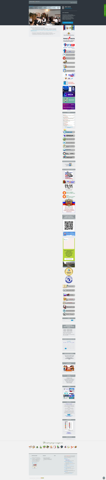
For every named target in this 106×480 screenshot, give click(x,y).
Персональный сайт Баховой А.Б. (69, 379)
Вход (76, 2)
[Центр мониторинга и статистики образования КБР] (71, 398)
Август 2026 (68, 341)
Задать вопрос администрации (69, 355)
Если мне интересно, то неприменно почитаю (69, 407)
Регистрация (74, 2)
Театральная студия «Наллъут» (69, 380)
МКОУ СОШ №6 (68, 6)
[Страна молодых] (71, 396)
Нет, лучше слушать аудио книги (69, 405)
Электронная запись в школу (69, 356)
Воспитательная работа (67, 22)
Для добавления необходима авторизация (69, 127)
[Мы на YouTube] (34, 465)
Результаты (66, 415)
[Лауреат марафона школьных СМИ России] (69, 194)
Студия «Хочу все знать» (69, 381)
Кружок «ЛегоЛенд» (69, 382)
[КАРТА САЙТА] (34, 468)
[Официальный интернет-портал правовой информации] (66, 396)
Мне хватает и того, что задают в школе (69, 409)
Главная (71, 2)
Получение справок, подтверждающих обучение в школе (69, 358)
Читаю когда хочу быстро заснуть (69, 410)
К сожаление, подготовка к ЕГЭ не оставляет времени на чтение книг (69, 412)
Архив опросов (71, 415)
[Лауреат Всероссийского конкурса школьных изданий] (69, 198)
